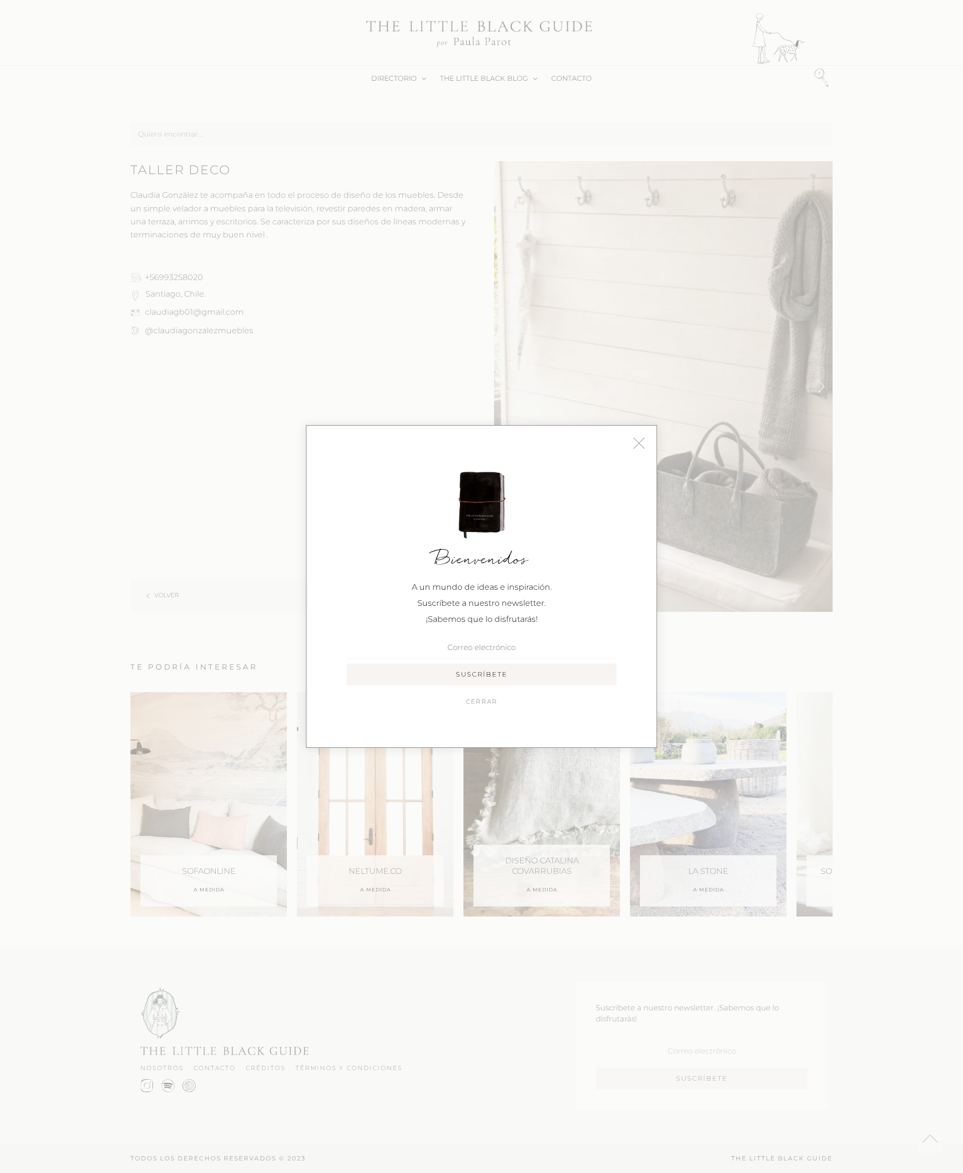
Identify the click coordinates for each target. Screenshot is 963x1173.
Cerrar (482, 701)
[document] (481, 586)
